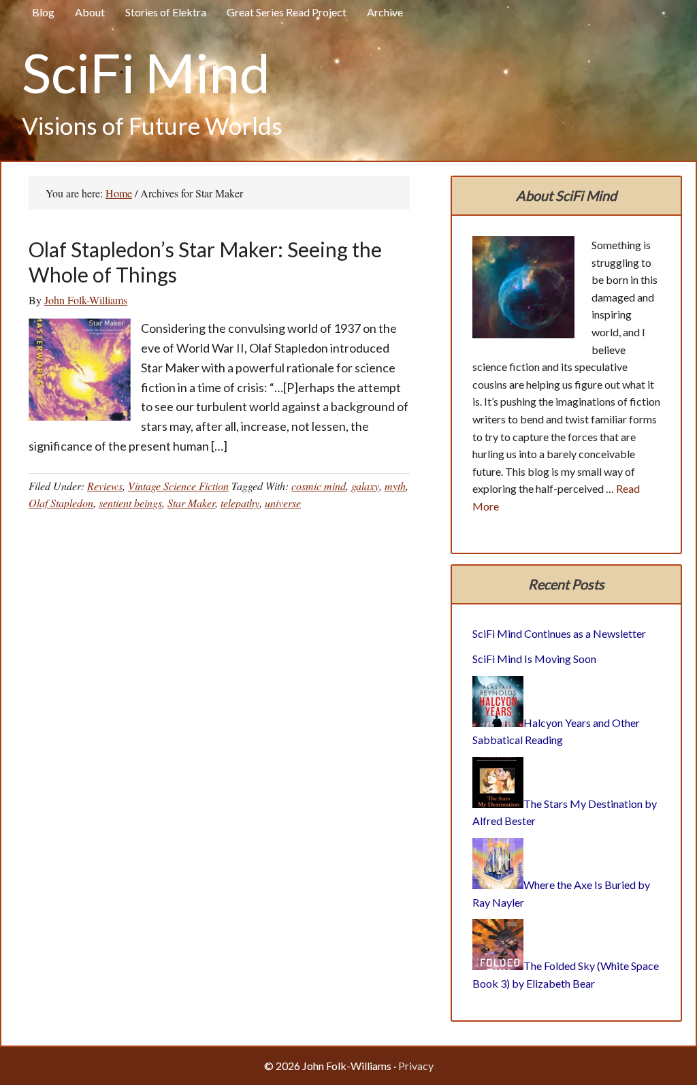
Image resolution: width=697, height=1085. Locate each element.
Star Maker (191, 503)
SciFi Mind (146, 72)
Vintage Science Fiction (178, 486)
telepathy (240, 503)
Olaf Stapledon (61, 503)
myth (395, 486)
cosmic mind (318, 486)
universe (283, 503)
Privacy (416, 1065)
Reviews (105, 486)
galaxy (365, 486)
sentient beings (130, 503)
